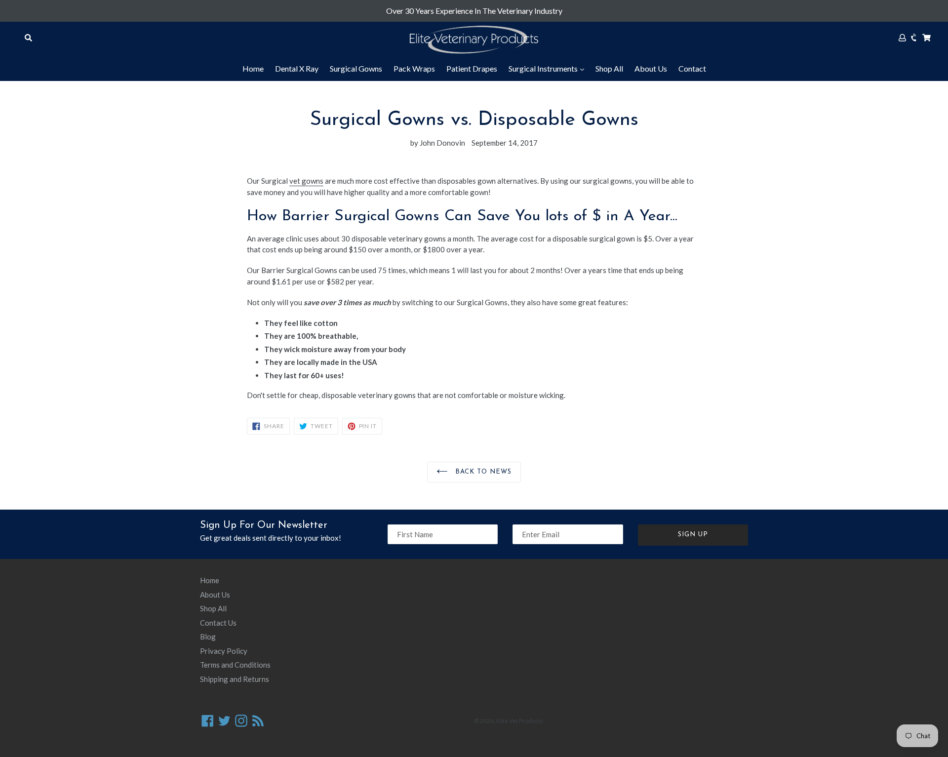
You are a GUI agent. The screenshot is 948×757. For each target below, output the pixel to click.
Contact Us (218, 622)
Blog (208, 636)
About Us (650, 68)
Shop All (609, 68)
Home (253, 68)
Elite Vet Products (519, 720)
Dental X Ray (296, 68)
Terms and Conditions (235, 664)
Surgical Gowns (356, 68)
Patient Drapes (471, 68)
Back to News (482, 472)
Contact (692, 68)
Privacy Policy (223, 650)
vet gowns (306, 180)
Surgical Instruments (544, 68)
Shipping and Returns (234, 679)
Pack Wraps (414, 68)
